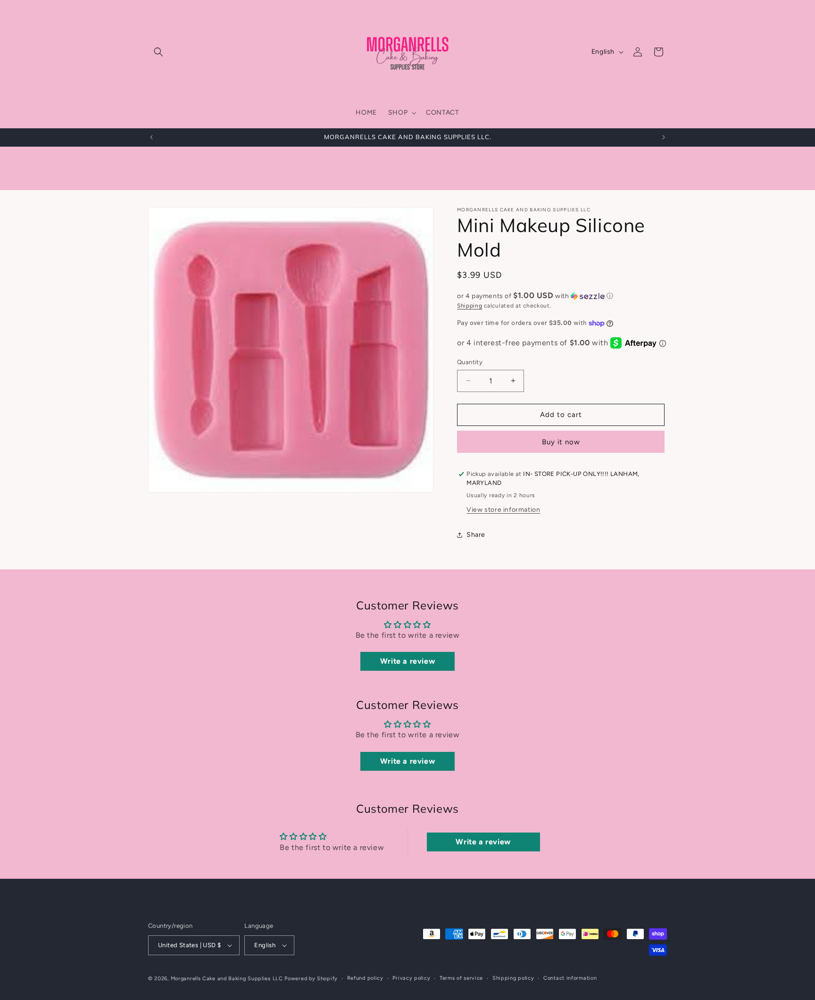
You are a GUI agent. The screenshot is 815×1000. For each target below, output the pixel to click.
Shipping (469, 305)
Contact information (570, 978)
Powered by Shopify (311, 978)
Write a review (407, 661)
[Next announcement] (663, 137)
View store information (503, 510)
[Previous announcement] (151, 137)
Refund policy (365, 978)
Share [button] (475, 535)
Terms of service (461, 978)
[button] (158, 52)
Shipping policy (513, 978)
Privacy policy (411, 978)
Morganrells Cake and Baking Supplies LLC (227, 978)
